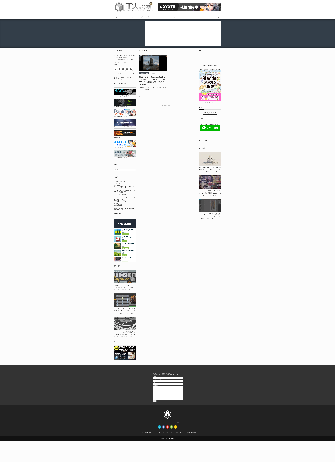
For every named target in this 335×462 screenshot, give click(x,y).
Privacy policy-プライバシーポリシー (175, 432)
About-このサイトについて (126, 17)
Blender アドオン (184, 17)
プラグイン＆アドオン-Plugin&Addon (124, 197)
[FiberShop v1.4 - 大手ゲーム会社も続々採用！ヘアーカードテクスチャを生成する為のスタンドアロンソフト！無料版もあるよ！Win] (210, 205)
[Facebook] (119, 69)
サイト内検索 (219, 17)
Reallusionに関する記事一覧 (120, 106)
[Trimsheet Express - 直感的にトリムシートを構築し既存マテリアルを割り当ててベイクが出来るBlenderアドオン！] (125, 276)
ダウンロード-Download (121, 191)
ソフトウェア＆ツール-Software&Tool (124, 190)
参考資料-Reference (119, 200)
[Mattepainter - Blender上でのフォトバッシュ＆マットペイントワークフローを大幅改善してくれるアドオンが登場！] (153, 63)
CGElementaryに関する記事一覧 (121, 96)
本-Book (119, 204)
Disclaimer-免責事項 (191, 432)
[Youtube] (123, 69)
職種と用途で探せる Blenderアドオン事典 (210, 69)
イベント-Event (120, 184)
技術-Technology (121, 201)
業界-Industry (118, 205)
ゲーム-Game (118, 185)
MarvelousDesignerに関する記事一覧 (123, 126)
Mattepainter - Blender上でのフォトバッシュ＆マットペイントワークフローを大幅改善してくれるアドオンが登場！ (152, 80)
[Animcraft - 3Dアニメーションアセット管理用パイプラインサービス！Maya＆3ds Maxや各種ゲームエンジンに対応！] (125, 300)
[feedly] (171, 427)
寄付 (202, 118)
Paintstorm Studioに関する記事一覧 (122, 116)
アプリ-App (117, 183)
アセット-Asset (120, 181)
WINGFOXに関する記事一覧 (120, 157)
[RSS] (131, 69)
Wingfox (174, 17)
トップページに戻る (168, 105)
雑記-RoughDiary (119, 209)
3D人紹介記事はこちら (210, 102)
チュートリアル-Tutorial (122, 192)
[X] (115, 69)
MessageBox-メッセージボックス (161, 17)
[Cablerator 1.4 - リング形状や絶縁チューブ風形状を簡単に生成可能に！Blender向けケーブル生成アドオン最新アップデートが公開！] (125, 323)
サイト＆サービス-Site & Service (125, 186)
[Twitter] (159, 427)
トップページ (116, 17)
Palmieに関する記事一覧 (120, 147)
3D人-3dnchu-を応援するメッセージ (210, 113)
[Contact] (127, 69)
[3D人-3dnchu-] (133, 7)
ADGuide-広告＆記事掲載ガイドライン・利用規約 (152, 432)
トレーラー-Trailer (121, 194)
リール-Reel (120, 198)
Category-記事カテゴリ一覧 (142, 17)
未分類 (116, 203)
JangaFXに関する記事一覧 (120, 137)
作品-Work (119, 199)
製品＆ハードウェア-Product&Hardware (124, 208)
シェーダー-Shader (121, 187)
